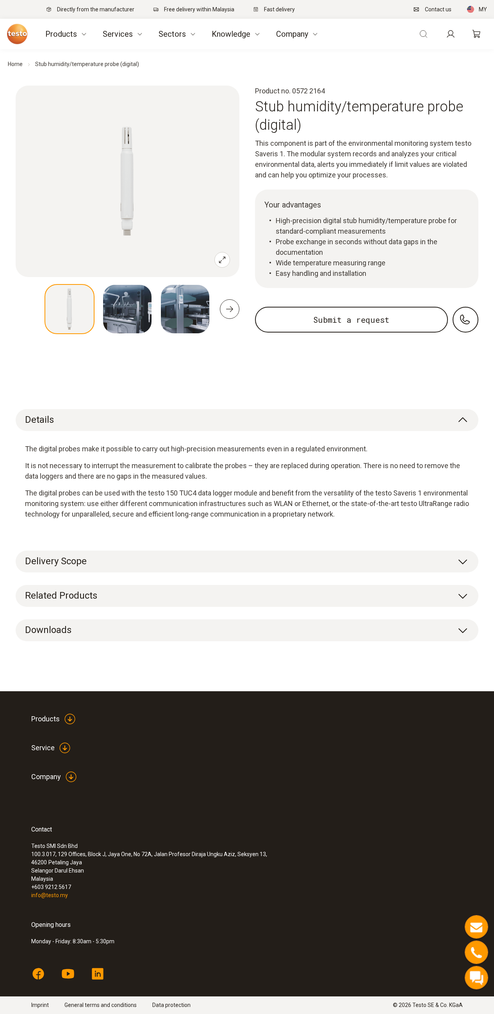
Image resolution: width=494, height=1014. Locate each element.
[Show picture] (70, 309)
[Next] (229, 309)
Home (15, 64)
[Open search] (423, 34)
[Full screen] (222, 260)
